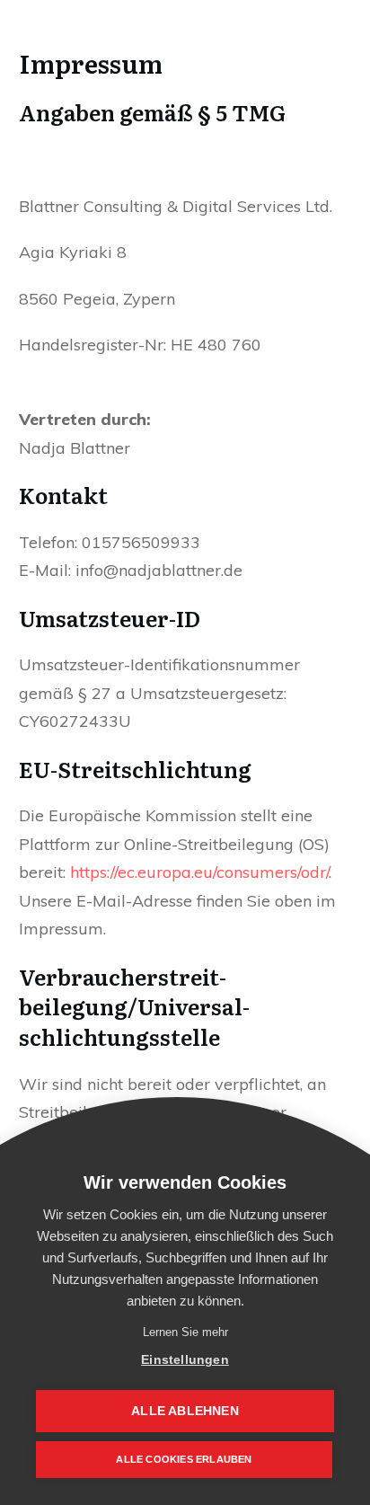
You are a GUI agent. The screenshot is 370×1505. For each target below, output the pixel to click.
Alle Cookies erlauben (183, 1459)
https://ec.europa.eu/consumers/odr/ (199, 872)
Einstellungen (185, 1360)
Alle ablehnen (185, 1411)
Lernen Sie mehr (185, 1332)
